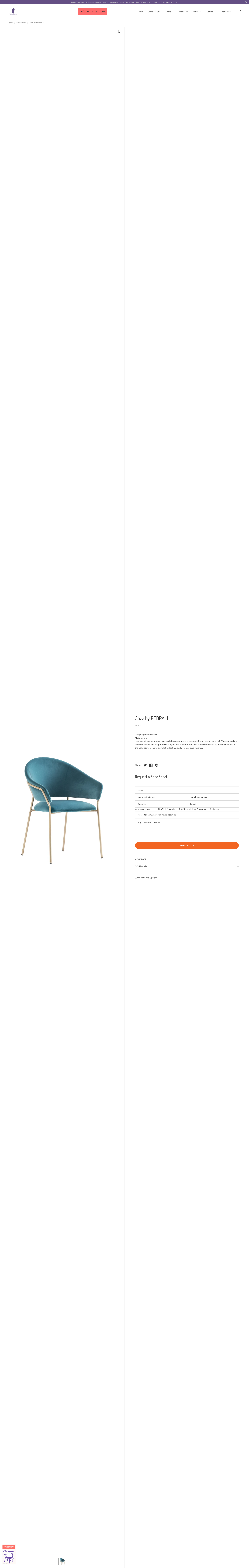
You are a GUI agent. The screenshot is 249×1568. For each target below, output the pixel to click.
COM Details (141, 866)
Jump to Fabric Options (146, 877)
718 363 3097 (97, 11)
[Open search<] (240, 11)
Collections (21, 23)
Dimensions (140, 859)
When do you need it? (144, 809)
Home (10, 23)
